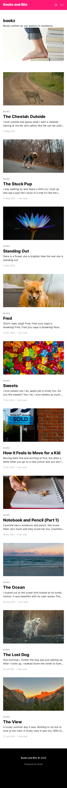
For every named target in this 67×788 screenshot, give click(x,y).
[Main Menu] (62, 5)
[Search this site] (55, 4)
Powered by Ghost (33, 764)
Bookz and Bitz (15, 4)
